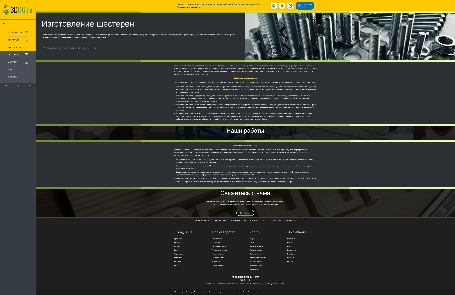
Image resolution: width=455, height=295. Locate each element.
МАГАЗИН (254, 220)
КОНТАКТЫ (290, 220)
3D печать (253, 242)
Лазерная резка (255, 254)
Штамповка (254, 269)
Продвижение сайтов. (276, 284)
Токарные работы (256, 250)
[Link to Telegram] (30, 86)
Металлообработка (256, 261)
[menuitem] (18, 32)
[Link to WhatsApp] (18, 86)
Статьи (289, 246)
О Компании (291, 239)
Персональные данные (201, 292)
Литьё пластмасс (256, 265)
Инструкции (291, 250)
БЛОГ (264, 220)
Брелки (177, 242)
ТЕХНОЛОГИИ (219, 220)
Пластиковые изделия (220, 250)
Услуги (252, 239)
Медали (177, 246)
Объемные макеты (218, 258)
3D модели (216, 261)
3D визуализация (218, 265)
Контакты (290, 261)
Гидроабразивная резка (258, 258)
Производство (217, 239)
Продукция (178, 239)
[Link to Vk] (6, 86)
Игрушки (177, 265)
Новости (290, 242)
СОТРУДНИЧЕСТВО (238, 220)
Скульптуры (178, 254)
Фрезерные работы (256, 246)
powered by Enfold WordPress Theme (249, 292)
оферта (234, 292)
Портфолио (291, 254)
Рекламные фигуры (219, 246)
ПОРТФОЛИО (276, 220)
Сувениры (177, 261)
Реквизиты (291, 258)
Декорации (216, 242)
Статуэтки (178, 258)
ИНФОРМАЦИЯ (202, 220)
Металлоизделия (218, 254)
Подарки (177, 250)
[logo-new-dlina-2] (17, 10)
